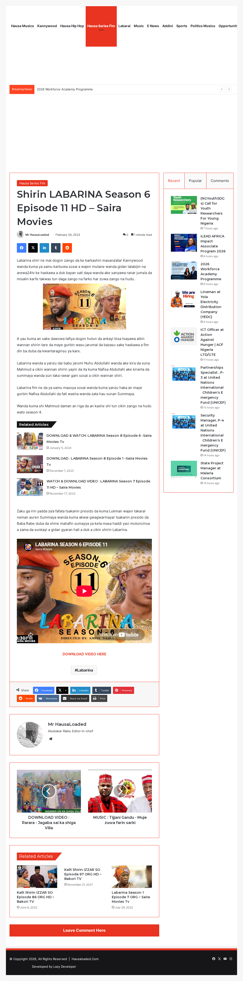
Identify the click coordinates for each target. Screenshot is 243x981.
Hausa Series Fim (101, 26)
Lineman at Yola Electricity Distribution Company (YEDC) (78, 89)
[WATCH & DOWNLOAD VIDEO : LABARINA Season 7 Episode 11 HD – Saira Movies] (30, 487)
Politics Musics (203, 26)
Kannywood (47, 26)
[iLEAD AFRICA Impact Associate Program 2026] (184, 243)
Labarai (124, 26)
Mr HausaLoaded (37, 234)
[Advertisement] (121, 130)
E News (153, 26)
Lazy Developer (64, 966)
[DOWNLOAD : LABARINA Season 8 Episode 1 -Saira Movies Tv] (30, 464)
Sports (181, 26)
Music (139, 26)
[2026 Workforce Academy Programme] (184, 271)
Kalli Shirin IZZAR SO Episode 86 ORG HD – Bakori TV (35, 897)
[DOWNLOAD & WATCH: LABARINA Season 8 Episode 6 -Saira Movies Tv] (30, 441)
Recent (174, 180)
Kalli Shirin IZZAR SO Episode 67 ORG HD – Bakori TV (82, 874)
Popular (195, 180)
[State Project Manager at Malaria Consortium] (184, 470)
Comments (220, 180)
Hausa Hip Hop (72, 26)
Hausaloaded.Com (85, 959)
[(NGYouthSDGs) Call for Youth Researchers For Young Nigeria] (184, 205)
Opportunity (228, 26)
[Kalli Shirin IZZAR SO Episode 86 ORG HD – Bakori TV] (37, 876)
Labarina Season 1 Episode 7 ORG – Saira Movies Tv (131, 897)
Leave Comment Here (84, 930)
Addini (167, 26)
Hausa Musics (22, 26)
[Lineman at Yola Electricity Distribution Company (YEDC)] (184, 298)
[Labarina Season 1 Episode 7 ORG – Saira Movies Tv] (132, 876)
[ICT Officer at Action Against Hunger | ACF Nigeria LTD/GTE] (184, 336)
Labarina (85, 670)
